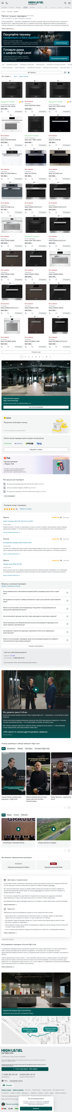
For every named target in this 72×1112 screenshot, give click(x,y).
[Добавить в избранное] (8, 112)
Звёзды (20, 748)
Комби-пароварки (20, 67)
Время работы (5, 1077)
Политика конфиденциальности (11, 1096)
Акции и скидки (23, 76)
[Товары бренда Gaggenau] (32, 7)
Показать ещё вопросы (36, 646)
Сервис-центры (46, 1090)
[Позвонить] (7, 3)
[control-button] (69, 807)
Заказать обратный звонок (27, 1077)
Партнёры (28, 748)
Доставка (51, 885)
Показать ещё (36, 352)
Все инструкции (9, 496)
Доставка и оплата (58, 1090)
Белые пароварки (65, 67)
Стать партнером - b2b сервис (26, 1069)
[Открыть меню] (3, 3)
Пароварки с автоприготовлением (56, 64)
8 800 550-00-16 (12, 1061)
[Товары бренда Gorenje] (67, 7)
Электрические (40, 64)
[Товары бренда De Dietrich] (11, 7)
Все (3, 64)
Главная (3, 11)
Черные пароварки (7, 67)
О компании (5, 1093)
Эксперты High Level (42, 748)
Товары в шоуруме (18, 1090)
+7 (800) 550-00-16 (18, 658)
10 (46, 357)
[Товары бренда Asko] (5, 7)
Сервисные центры (8, 939)
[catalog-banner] (36, 38)
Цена (15, 76)
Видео (9, 815)
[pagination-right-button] (50, 356)
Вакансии (25, 1093)
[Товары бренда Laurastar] (60, 7)
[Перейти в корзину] (69, 3)
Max (13, 656)
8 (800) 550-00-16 (27, 1075)
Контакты (28, 1090)
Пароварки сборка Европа (50, 67)
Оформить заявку (36, 449)
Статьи (16, 815)
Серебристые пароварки (34, 67)
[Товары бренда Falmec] (18, 7)
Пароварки (9, 11)
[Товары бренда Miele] (25, 7)
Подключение (36, 1090)
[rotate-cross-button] (67, 592)
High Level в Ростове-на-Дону (10, 1099)
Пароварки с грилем (12, 64)
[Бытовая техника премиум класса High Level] (36, 3)
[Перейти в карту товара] (12, 90)
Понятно (36, 1108)
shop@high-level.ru (16, 1081)
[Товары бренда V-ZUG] (46, 7)
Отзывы (40, 1093)
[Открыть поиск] (65, 3)
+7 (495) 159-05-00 (9, 1075)
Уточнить (18, 111)
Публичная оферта (60, 1093)
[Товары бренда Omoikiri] (53, 7)
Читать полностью (7, 28)
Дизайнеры (11, 748)
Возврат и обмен (15, 1093)
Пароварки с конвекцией (27, 64)
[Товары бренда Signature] (39, 7)
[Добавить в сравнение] (2, 112)
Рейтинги (24, 815)
